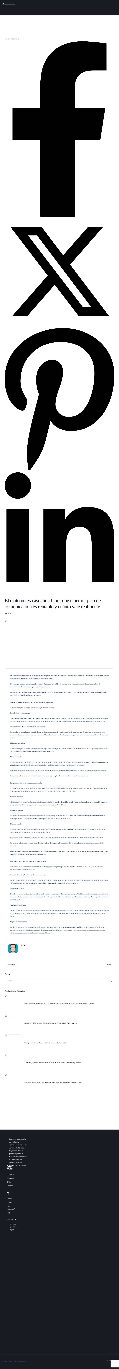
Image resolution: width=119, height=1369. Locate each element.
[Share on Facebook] (59, 129)
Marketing (14, 39)
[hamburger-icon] (55, 7)
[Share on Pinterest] (59, 399)
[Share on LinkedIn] (59, 535)
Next (109, 964)
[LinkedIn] (9, 1239)
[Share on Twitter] (59, 271)
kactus (8, 613)
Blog (7, 39)
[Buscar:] (59, 981)
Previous (11, 964)
